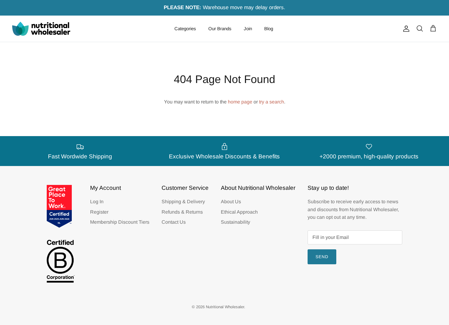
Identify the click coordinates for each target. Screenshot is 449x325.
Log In (97, 201)
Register (99, 212)
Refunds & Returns (182, 212)
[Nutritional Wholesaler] (41, 29)
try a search (271, 101)
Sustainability (235, 222)
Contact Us (174, 222)
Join (248, 28)
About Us (231, 201)
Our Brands (220, 28)
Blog (268, 28)
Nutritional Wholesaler (225, 307)
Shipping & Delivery (183, 201)
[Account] (405, 28)
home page (240, 101)
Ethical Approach (239, 212)
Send (322, 256)
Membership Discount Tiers (119, 222)
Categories (185, 28)
